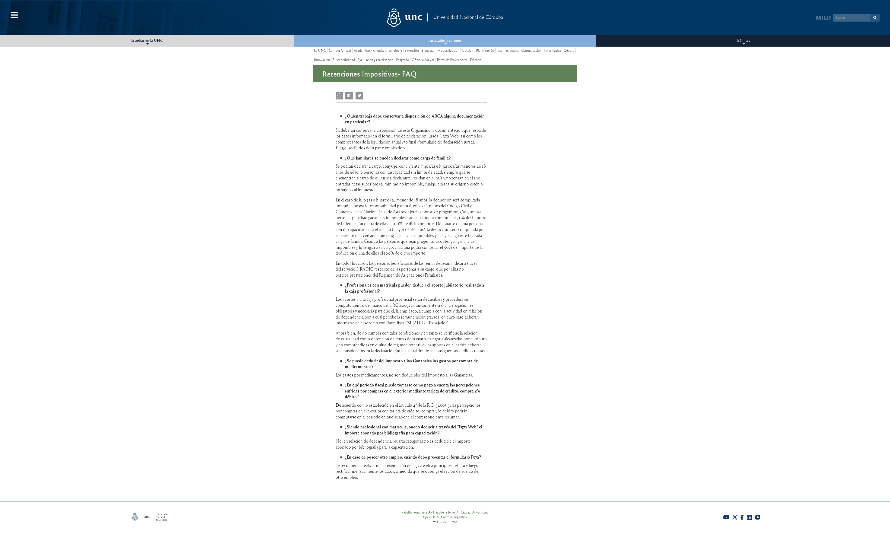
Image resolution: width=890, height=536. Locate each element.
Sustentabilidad (344, 59)
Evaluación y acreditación (376, 59)
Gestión (468, 50)
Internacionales (508, 50)
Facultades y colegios (444, 40)
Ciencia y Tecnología (387, 50)
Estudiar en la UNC (147, 40)
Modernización (448, 50)
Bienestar (428, 50)
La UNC (320, 50)
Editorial (476, 59)
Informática (552, 50)
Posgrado (402, 59)
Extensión (412, 50)
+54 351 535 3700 (445, 521)
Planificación (485, 50)
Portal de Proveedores (452, 59)
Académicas (362, 50)
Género (568, 50)
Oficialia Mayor (423, 59)
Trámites (743, 40)
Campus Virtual (340, 50)
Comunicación (531, 50)
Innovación (322, 59)
